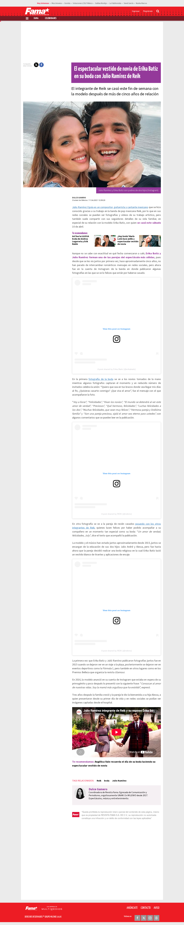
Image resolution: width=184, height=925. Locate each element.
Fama (36, 18)
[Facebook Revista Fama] (137, 918)
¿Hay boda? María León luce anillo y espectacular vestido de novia (127, 240)
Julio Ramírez (119, 780)
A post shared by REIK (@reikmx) (116, 514)
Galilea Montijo (101, 3)
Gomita (67, 3)
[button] (36, 64)
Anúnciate (132, 907)
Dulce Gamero (79, 197)
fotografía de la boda (101, 379)
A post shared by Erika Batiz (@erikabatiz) (116, 369)
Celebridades (50, 18)
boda (106, 780)
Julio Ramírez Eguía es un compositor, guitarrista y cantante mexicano (110, 207)
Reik (99, 780)
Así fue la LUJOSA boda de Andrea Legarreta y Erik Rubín (80, 240)
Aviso (156, 907)
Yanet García (128, 3)
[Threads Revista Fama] (156, 918)
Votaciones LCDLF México (83, 3)
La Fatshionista (115, 3)
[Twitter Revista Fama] (144, 918)
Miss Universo (57, 3)
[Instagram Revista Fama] (150, 918)
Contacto (146, 907)
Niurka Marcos (141, 3)
